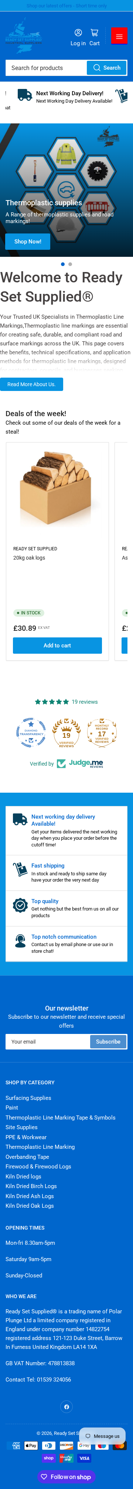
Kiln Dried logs (23, 1176)
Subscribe (108, 1041)
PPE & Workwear (26, 1137)
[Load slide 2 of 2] (70, 264)
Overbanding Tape (27, 1157)
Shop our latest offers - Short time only (67, 6)
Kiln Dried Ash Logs (30, 1196)
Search (111, 67)
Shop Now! (27, 241)
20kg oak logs (29, 558)
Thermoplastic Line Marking (40, 1147)
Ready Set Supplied (35, 548)
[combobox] (66, 68)
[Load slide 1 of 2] (62, 264)
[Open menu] (119, 35)
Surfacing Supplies (28, 1098)
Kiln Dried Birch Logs (31, 1186)
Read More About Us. (31, 384)
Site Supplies (22, 1127)
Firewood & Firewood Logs (38, 1166)
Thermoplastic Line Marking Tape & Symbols (61, 1117)
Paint (12, 1107)
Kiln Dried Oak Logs (30, 1206)
